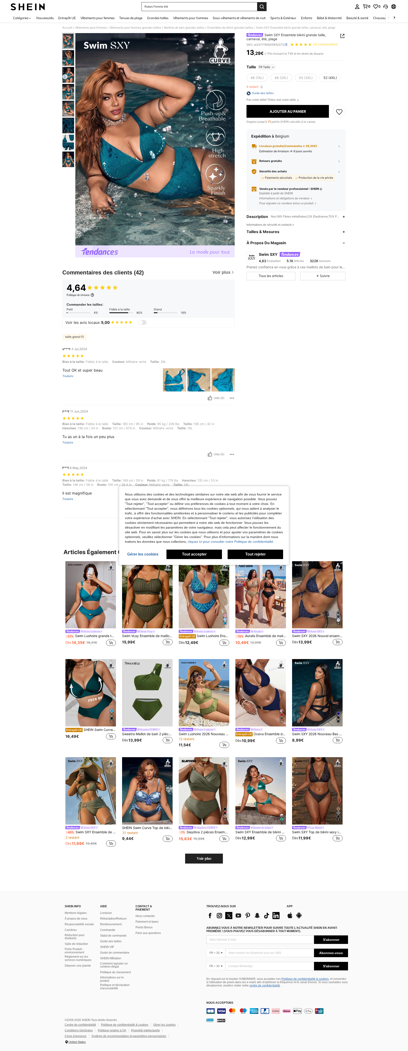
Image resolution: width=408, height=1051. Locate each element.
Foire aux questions (148, 933)
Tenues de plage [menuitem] (130, 18)
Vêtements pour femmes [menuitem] (98, 18)
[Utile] (210, 398)
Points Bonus (144, 927)
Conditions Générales (79, 1030)
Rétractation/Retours (113, 918)
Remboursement (111, 924)
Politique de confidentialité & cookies (305, 979)
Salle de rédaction (76, 944)
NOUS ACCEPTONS (219, 1002)
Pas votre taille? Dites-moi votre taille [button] (271, 100)
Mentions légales (76, 913)
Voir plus (204, 858)
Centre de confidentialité (80, 1024)
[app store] (290, 917)
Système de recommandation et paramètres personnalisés (128, 1036)
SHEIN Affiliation (110, 958)
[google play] (299, 917)
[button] (385, 6)
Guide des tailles (111, 941)
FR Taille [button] (264, 67)
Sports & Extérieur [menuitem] (283, 18)
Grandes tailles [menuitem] (157, 18)
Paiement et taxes (147, 921)
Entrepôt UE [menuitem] (67, 18)
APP (290, 906)
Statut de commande (113, 935)
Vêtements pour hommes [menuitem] (190, 18)
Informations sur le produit (112, 979)
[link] (366, 6)
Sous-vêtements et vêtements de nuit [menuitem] (239, 18)
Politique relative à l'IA (112, 1030)
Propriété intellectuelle (145, 1030)
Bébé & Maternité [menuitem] (329, 18)
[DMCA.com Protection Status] (221, 1020)
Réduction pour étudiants (75, 937)
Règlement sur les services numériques (78, 958)
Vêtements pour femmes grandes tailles (135, 27)
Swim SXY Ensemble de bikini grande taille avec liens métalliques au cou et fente (260, 832)
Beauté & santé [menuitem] (357, 18)
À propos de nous (76, 918)
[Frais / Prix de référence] (265, 53)
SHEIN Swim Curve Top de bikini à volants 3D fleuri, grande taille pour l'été (147, 828)
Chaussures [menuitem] (381, 18)
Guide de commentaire (114, 952)
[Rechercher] (262, 6)
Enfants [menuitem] (306, 18)
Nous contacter (145, 916)
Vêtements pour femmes (91, 27)
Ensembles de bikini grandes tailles (230, 27)
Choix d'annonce (75, 1036)
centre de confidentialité (264, 985)
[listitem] (91, 606)
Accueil (67, 27)
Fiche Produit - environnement (74, 950)
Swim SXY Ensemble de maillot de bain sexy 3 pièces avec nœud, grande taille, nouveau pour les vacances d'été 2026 (91, 832)
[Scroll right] (394, 17)
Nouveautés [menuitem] (45, 18)
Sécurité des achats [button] (273, 171)
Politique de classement (115, 972)
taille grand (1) (74, 337)
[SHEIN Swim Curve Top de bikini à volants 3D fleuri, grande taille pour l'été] (147, 791)
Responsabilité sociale (79, 924)
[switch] (142, 322)
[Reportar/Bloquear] (232, 398)
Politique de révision (78, 295)
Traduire (67, 376)
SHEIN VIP (107, 947)
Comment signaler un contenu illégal (114, 965)
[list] (244, 915)
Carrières (71, 930)
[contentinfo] (277, 1011)
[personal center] (357, 6)
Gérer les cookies (164, 1024)
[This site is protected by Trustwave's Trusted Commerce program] (209, 1020)
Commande (107, 930)
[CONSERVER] (339, 111)
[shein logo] (28, 6)
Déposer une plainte (78, 965)
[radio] (257, 78)
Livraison (106, 913)
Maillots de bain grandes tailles (184, 27)
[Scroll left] (388, 17)
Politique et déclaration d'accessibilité (115, 986)
